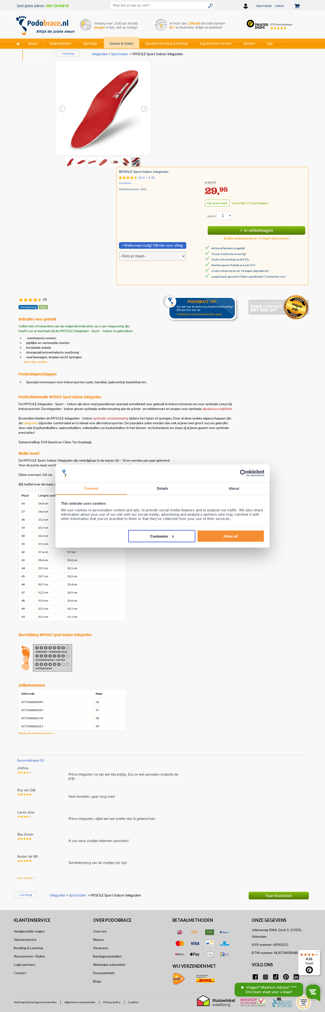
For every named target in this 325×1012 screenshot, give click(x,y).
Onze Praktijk (264, 5)
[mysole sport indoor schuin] (114, 162)
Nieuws (98, 939)
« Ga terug (67, 53)
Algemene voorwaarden (79, 1002)
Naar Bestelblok (278, 895)
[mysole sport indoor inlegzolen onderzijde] (103, 162)
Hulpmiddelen (60, 43)
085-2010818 (57, 6)
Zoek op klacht (39, 55)
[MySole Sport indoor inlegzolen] (125, 162)
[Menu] (317, 953)
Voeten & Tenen (121, 43)
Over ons (100, 931)
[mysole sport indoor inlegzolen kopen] (103, 108)
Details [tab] (162, 488)
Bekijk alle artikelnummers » (37, 733)
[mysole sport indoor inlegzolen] (81, 162)
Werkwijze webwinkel (109, 964)
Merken (249, 43)
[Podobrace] (18, 43)
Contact (279, 5)
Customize (159, 536)
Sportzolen (119, 54)
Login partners (24, 964)
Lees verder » (26, 878)
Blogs (97, 981)
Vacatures (100, 948)
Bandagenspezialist (107, 956)
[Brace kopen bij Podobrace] (45, 25)
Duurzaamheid (103, 973)
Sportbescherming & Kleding (166, 43)
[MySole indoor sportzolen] (136, 162)
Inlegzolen (100, 54)
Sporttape (90, 43)
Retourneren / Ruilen (29, 956)
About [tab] (234, 488)
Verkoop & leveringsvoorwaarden (35, 1002)
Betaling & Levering (28, 948)
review (303, 756)
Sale (270, 43)
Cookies (133, 1002)
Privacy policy (111, 1002)
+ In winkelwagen (256, 230)
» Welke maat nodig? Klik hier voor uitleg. (152, 245)
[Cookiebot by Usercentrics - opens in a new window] (243, 473)
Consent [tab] (91, 488)
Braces (33, 43)
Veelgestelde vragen (29, 931)
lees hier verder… (36, 362)
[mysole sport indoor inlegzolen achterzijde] (92, 162)
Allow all (230, 536)
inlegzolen (30, 423)
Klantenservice (25, 939)
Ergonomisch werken (215, 43)
